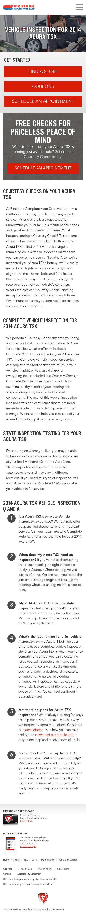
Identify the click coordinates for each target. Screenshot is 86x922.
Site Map (8, 869)
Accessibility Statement (29, 874)
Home (6, 860)
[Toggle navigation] (79, 7)
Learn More (26, 821)
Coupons (43, 87)
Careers (7, 874)
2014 (34, 860)
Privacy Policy (44, 869)
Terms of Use (25, 869)
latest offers (33, 730)
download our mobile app (54, 735)
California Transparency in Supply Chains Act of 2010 (30, 879)
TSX (26, 860)
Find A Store (43, 72)
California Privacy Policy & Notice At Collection (27, 884)
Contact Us (63, 869)
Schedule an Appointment (43, 101)
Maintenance (47, 860)
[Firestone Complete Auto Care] (19, 7)
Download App (28, 847)
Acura (17, 860)
